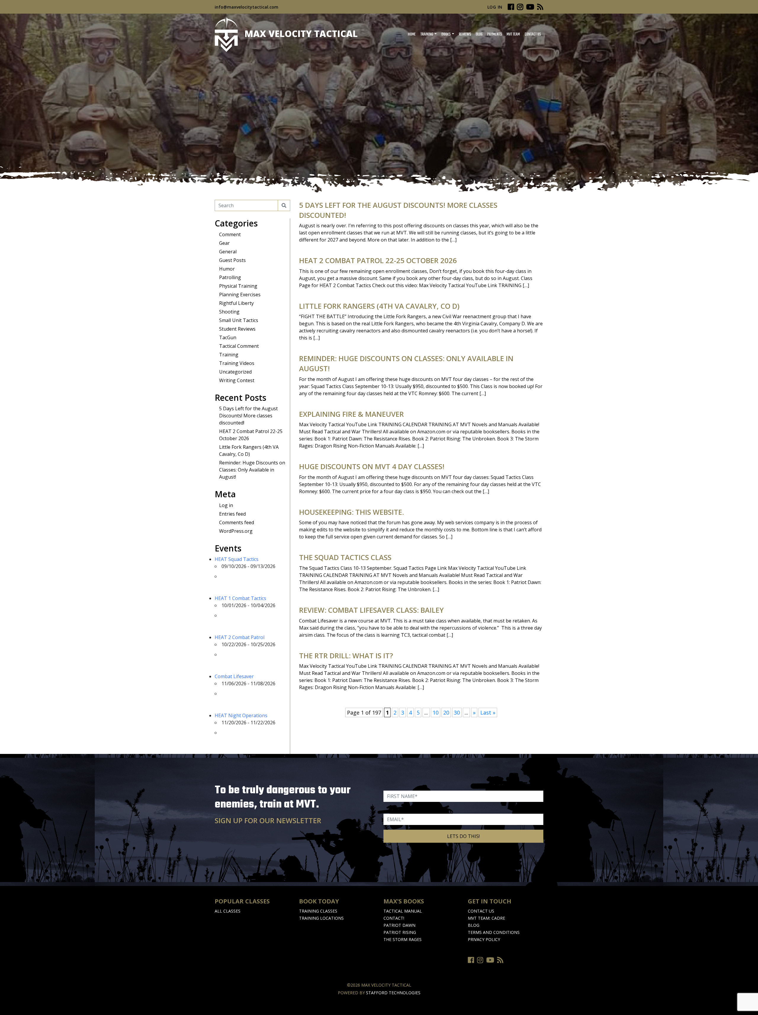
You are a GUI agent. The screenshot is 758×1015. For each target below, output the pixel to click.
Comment (230, 234)
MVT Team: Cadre (486, 918)
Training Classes (318, 911)
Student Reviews (237, 329)
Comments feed (236, 522)
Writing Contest (236, 380)
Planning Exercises (240, 294)
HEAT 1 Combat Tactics (240, 598)
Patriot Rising (399, 932)
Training (426, 34)
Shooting (229, 311)
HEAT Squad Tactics (236, 559)
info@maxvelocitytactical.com (246, 7)
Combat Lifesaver (234, 676)
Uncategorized (235, 372)
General (228, 251)
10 (436, 712)
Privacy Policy (484, 939)
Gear (224, 243)
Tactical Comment (239, 346)
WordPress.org (236, 531)
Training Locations (321, 918)
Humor (227, 269)
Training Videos (236, 363)
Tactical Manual (402, 911)
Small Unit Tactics (238, 320)
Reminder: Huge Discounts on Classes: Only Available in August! (252, 469)
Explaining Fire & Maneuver (351, 414)
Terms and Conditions (494, 932)
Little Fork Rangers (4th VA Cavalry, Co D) (379, 306)
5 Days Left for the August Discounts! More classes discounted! (248, 415)
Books (446, 34)
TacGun (227, 337)
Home (412, 34)
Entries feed (232, 514)
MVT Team (513, 34)
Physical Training (238, 286)
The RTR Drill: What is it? (346, 655)
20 (446, 712)
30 (457, 712)
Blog (479, 34)
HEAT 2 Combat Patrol (239, 637)
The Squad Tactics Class (345, 557)
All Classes (227, 911)
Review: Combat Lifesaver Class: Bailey (371, 610)
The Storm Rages (402, 939)
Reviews (465, 34)
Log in (226, 505)
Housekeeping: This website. (351, 512)
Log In (494, 7)
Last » (487, 712)
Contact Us (533, 34)
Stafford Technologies (393, 992)
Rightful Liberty (236, 303)
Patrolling (230, 277)
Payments (494, 34)
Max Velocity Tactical (300, 34)
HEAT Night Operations (241, 715)
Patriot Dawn (399, 925)
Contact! (393, 918)
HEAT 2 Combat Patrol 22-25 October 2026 (378, 260)
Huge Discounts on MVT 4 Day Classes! (371, 466)
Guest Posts (232, 260)
